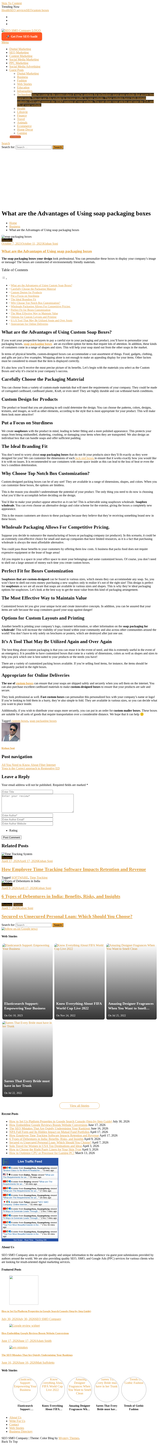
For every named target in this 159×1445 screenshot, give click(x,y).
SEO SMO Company (48, 1319)
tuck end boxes (85, 458)
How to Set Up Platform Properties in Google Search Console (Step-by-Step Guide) (60, 1121)
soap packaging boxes (38, 343)
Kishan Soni (50, 243)
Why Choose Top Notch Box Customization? (35, 302)
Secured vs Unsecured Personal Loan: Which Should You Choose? (67, 916)
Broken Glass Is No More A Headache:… (23, 1170)
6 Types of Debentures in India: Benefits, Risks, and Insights (61, 896)
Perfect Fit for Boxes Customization (30, 309)
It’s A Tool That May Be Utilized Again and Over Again (41, 320)
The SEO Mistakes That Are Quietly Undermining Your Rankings (49, 1128)
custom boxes (40, 10)
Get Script (18, 1240)
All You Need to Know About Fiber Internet (29, 764)
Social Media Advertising (24, 66)
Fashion (22, 80)
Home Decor (25, 129)
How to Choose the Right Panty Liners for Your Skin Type (45, 1149)
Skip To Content (12, 3)
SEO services (18, 10)
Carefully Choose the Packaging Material (33, 288)
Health (6, 10)
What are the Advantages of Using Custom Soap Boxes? (41, 285)
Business (22, 77)
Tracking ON (40, 1240)
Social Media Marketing (24, 59)
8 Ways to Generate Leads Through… (22, 1211)
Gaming (22, 133)
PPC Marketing (18, 63)
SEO (29, 10)
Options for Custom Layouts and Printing (33, 316)
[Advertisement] (79, 178)
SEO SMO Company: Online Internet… (25, 1203)
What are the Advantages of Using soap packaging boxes (47, 251)
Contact (14, 1424)
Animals (22, 122)
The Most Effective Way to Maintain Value (34, 313)
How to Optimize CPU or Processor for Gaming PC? (41, 1153)
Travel (21, 119)
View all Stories (79, 1105)
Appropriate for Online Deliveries (29, 323)
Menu (5, 42)
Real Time (28, 1240)
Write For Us (17, 1421)
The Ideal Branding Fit (23, 299)
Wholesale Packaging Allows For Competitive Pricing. (41, 306)
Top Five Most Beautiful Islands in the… (22, 1225)
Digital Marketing (20, 49)
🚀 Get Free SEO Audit (21, 36)
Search (6, 143)
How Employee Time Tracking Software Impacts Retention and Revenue (74, 869)
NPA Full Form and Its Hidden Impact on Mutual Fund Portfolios (49, 1132)
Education (23, 87)
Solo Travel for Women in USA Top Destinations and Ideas (45, 1146)
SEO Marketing (19, 52)
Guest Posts (16, 70)
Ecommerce (24, 126)
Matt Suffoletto (45, 1362)
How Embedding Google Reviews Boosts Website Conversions (48, 1125)
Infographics (24, 91)
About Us (15, 1417)
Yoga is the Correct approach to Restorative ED (31, 768)
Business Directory (21, 1431)
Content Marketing (20, 56)
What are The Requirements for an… (21, 1191)
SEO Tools (15, 136)
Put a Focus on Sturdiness (25, 295)
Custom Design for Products (26, 292)
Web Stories (24, 84)
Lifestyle (22, 112)
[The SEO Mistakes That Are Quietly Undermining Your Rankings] (79, 1347)
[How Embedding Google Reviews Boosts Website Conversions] (79, 1325)
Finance (22, 115)
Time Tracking (39, 877)
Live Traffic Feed (30, 1161)
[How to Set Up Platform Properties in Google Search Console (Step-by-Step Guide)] (79, 1290)
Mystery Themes (69, 1438)
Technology (85, 100)
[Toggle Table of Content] (4, 278)
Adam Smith (44, 1340)
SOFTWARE (19, 877)
